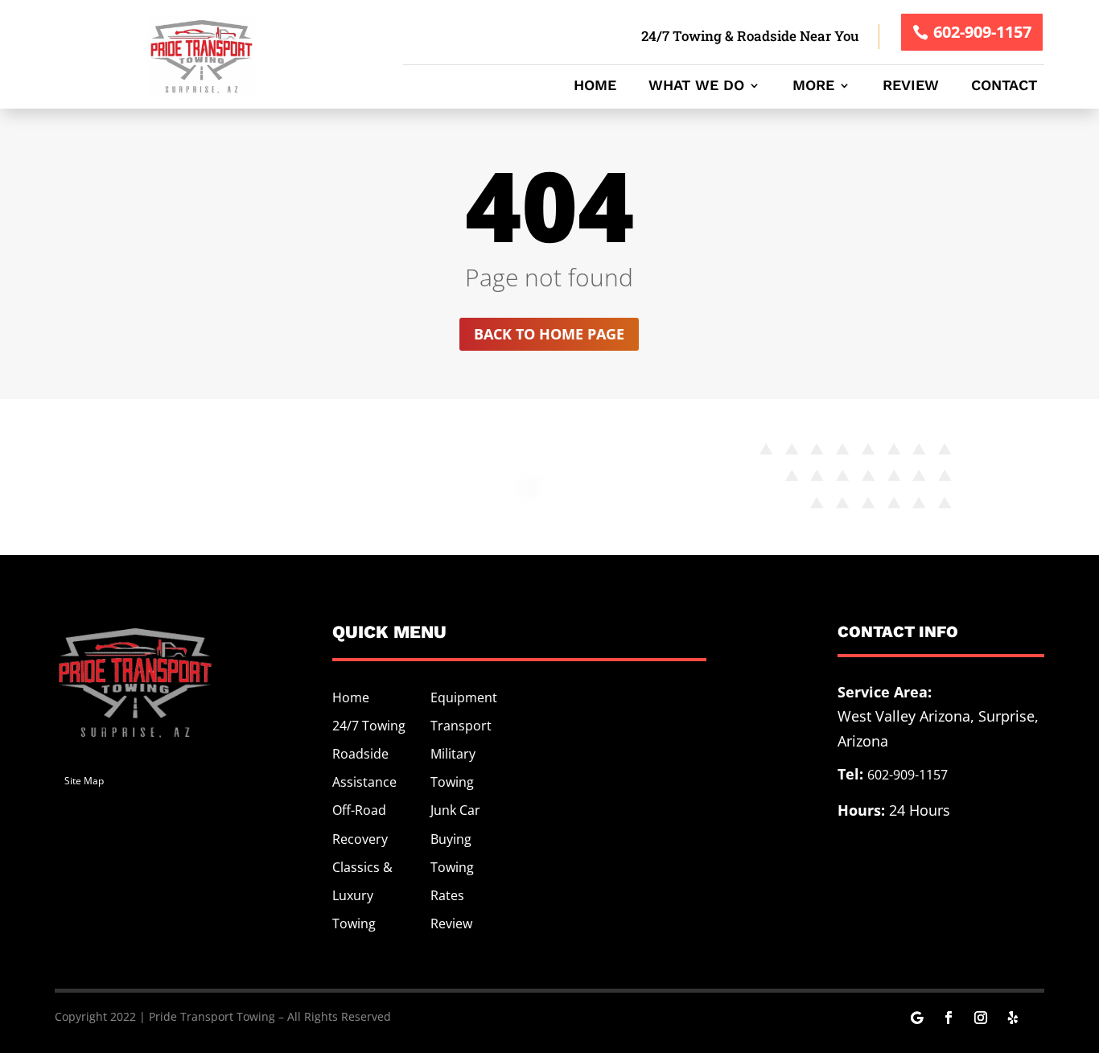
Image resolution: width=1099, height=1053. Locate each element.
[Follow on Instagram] (981, 1017)
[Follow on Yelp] (1013, 1017)
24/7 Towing (368, 725)
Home (595, 86)
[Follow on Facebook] (948, 1017)
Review (911, 86)
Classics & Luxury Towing (362, 895)
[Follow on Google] (916, 1017)
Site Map (84, 781)
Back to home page (549, 333)
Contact (1004, 86)
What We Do (696, 86)
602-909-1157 (982, 32)
